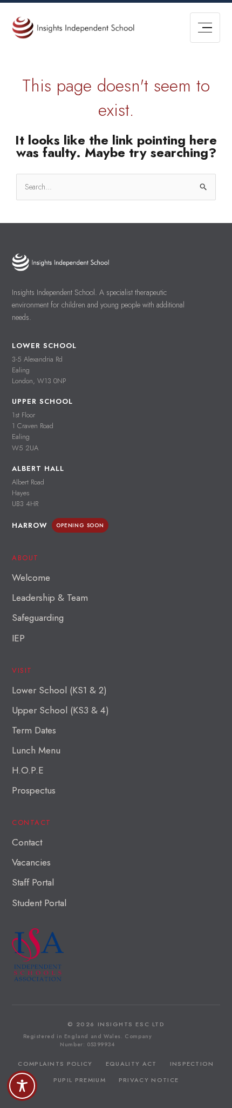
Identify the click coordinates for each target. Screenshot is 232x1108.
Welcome (31, 577)
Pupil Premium (79, 1080)
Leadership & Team (50, 597)
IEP (18, 638)
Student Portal (39, 902)
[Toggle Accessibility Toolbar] (22, 1086)
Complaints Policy (55, 1063)
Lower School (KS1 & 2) (59, 690)
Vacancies (31, 862)
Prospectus (34, 790)
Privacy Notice (149, 1080)
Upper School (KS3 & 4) (60, 710)
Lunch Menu (36, 750)
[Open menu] (205, 27)
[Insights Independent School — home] (60, 262)
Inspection (192, 1063)
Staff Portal (33, 882)
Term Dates (34, 730)
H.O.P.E (28, 770)
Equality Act (131, 1063)
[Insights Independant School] (73, 27)
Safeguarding (38, 617)
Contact (27, 842)
